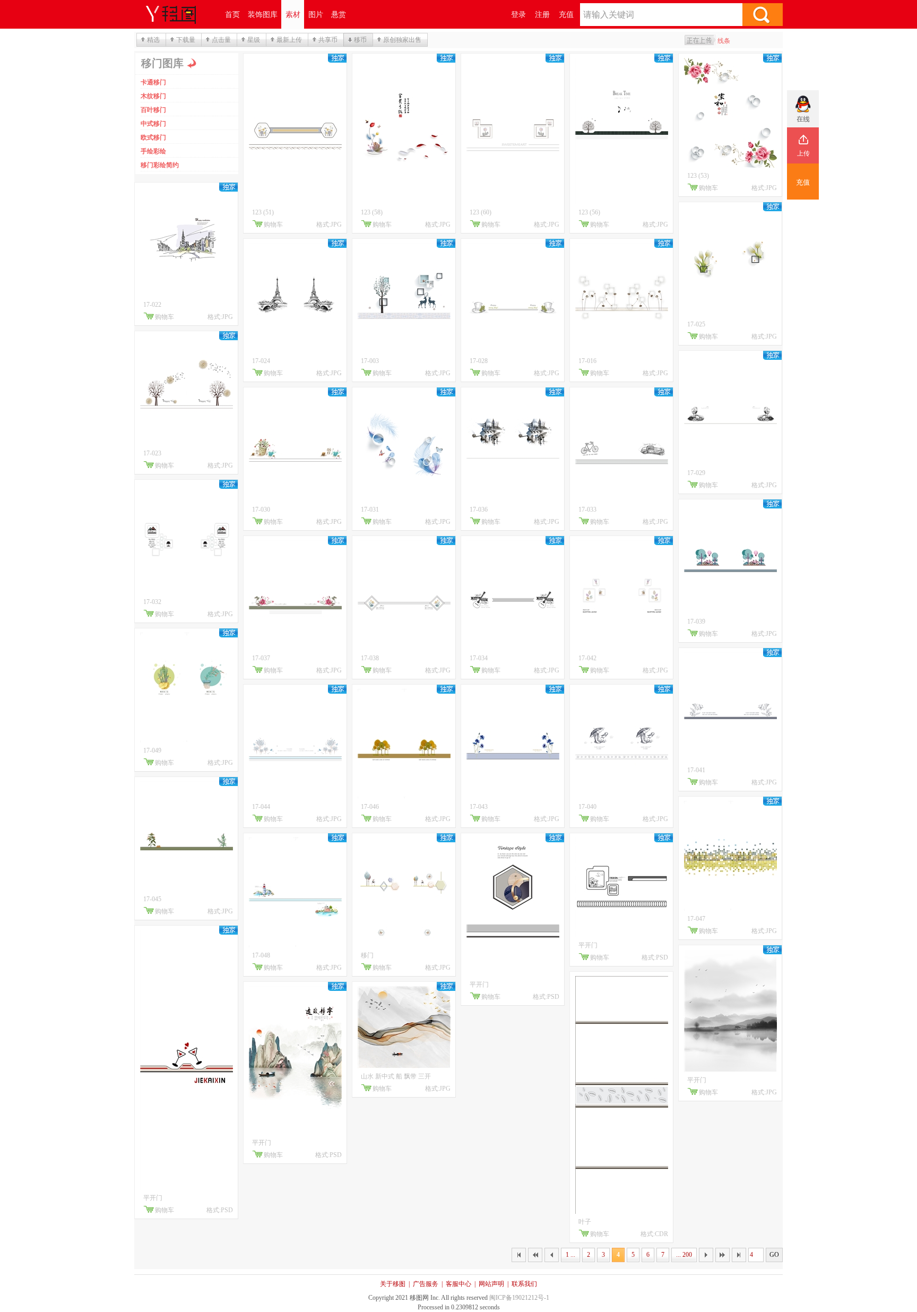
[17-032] (186, 591)
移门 (367, 955)
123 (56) (589, 212)
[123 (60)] (512, 202)
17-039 (696, 621)
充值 (566, 15)
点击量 (221, 40)
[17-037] (295, 648)
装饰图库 (263, 15)
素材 (293, 15)
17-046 (370, 806)
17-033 (587, 509)
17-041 (696, 770)
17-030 (261, 509)
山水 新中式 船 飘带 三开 (396, 1076)
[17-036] (512, 499)
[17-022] (186, 294)
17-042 (587, 658)
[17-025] (730, 314)
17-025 (696, 324)
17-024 (261, 361)
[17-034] (512, 648)
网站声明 (491, 1284)
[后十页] (722, 1255)
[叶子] (621, 1211)
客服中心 (458, 1284)
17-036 (479, 509)
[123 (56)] (621, 202)
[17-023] (186, 443)
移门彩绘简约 (160, 165)
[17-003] (404, 351)
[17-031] (404, 499)
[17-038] (404, 648)
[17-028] (512, 351)
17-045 (152, 899)
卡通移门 (153, 82)
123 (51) (263, 212)
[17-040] (621, 796)
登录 (518, 15)
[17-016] (621, 351)
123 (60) (480, 212)
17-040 (587, 806)
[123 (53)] (730, 165)
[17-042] (621, 648)
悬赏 (338, 15)
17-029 (696, 473)
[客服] (803, 108)
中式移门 (153, 123)
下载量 (185, 40)
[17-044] (295, 796)
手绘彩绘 (153, 151)
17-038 (370, 658)
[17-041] (730, 760)
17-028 (479, 361)
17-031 (370, 509)
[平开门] (186, 1188)
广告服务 (425, 1284)
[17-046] (404, 796)
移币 (360, 40)
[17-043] (512, 796)
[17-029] (730, 463)
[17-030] (295, 499)
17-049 (152, 750)
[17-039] (730, 611)
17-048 (261, 955)
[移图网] (177, 14)
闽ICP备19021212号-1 (519, 1297)
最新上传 (289, 40)
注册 (542, 15)
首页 (232, 15)
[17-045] (186, 889)
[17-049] (186, 740)
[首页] (519, 1255)
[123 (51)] (295, 202)
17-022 (152, 304)
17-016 (587, 361)
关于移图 (392, 1284)
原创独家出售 (402, 40)
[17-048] (295, 945)
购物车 (164, 317)
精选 (153, 40)
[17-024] (295, 351)
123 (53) (698, 175)
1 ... (570, 1254)
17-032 (152, 602)
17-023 (152, 453)
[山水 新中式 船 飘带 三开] (404, 1066)
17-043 (479, 806)
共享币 (328, 40)
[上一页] (551, 1255)
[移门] (404, 945)
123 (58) (372, 212)
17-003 (370, 361)
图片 (315, 15)
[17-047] (730, 908)
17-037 (261, 658)
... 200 (684, 1254)
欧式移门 (153, 137)
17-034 (479, 658)
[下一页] (706, 1255)
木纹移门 (153, 96)
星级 (253, 40)
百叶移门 (153, 110)
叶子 (584, 1221)
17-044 (261, 806)
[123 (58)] (404, 202)
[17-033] (621, 499)
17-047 (696, 918)
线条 (723, 41)
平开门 (152, 1198)
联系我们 (524, 1284)
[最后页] (739, 1255)
